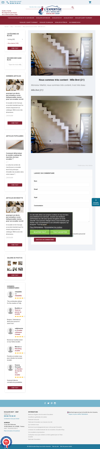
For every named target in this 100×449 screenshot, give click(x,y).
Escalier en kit (57, 18)
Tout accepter (60, 232)
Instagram (55, 403)
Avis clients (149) (13, 43)
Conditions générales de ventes (37, 417)
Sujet (35, 197)
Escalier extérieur (61, 22)
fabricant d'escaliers (34, 439)
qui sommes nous (74, 22)
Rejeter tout (40, 232)
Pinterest (51, 403)
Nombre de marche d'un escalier (18, 372)
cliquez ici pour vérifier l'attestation (78, 414)
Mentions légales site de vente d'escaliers (40, 414)
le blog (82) (11, 39)
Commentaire (38, 205)
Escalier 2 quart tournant (29, 22)
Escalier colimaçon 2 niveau (18, 332)
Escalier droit (68, 18)
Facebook (45, 403)
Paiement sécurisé (33, 419)
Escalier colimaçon (46, 22)
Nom (35, 181)
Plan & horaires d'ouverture (12, 431)
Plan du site (55, 446)
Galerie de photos (14, 258)
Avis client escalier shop (10, 14)
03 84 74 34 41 (10, 416)
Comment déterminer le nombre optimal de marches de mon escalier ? (14, 156)
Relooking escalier (18, 349)
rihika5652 (18, 295)
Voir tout (14, 48)
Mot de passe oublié (66, 446)
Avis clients (89, 165)
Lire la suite (9, 115)
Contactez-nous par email (11, 418)
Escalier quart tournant (83, 18)
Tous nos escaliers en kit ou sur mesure (21, 18)
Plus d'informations (37, 227)
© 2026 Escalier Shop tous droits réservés (39, 446)
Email (36, 189)
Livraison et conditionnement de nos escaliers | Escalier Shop (46, 429)
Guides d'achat (6, 11)
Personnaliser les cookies (53, 227)
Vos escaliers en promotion (36, 432)
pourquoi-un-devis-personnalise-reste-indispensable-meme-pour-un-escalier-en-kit (14, 96)
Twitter (48, 403)
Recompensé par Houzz (9, 12)
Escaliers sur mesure (43, 18)
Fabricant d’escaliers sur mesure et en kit (40, 422)
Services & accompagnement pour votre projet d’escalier (45, 427)
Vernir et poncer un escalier (18, 312)
